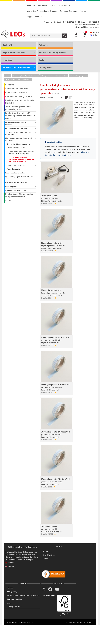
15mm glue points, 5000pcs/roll (55, 384)
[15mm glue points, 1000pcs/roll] (56, 319)
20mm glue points (49, 196)
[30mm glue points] (56, 508)
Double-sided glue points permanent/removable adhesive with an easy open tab (18, 79)
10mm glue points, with (51, 243)
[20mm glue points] (56, 177)
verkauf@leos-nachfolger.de (88, 27)
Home (7, 76)
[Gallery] (66, 97)
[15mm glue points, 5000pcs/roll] (56, 366)
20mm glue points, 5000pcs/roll (55, 432)
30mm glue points (49, 526)
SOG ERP (91, 622)
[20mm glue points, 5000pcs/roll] (56, 413)
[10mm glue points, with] (56, 224)
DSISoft (81, 622)
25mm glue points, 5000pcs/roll (55, 479)
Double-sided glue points (78, 76)
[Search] (64, 36)
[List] (70, 97)
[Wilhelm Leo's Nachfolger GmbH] (13, 34)
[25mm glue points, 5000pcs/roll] (56, 461)
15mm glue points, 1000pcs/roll (55, 337)
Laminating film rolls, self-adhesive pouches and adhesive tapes (26, 76)
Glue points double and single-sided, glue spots (55, 76)
